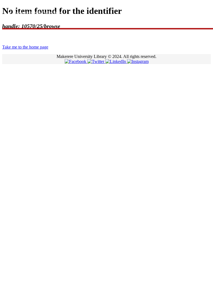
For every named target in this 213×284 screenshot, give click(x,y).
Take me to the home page (25, 47)
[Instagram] (138, 61)
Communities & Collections (37, 12)
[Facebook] (76, 61)
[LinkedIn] (116, 61)
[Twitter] (96, 61)
